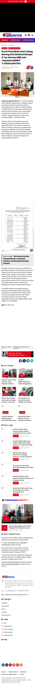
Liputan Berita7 (6, 67)
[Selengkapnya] (17, 576)
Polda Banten (8, 635)
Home (4, 672)
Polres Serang (8, 629)
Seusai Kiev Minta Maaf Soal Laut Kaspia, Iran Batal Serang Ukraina (24, 418)
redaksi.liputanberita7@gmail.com (16, 595)
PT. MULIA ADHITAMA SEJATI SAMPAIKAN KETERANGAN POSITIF (14, 544)
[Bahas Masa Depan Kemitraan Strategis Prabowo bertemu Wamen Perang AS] (9, 391)
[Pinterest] (10, 664)
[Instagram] (13, 664)
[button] (25, 35)
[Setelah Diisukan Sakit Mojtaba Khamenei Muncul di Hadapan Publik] (9, 410)
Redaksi (23, 672)
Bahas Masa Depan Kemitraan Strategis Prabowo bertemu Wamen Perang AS (9, 400)
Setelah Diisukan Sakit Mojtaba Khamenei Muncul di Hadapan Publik (9, 418)
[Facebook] (20, 360)
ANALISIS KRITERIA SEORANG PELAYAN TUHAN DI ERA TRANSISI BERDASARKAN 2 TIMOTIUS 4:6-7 (17, 563)
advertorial (5, 606)
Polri (5, 623)
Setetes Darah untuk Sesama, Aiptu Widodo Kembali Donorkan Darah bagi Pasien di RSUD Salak (9, 382)
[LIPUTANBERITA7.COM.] (12, 35)
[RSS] (21, 664)
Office (22, 674)
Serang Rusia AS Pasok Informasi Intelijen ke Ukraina (25, 400)
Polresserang (8, 632)
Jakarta (4, 612)
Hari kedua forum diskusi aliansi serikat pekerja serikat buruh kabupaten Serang (17, 539)
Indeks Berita (13, 672)
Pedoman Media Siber (9, 674)
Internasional (6, 615)
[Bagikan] (31, 67)
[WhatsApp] (31, 360)
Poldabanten (8, 626)
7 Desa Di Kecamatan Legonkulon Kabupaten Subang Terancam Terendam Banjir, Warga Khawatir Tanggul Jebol (17, 557)
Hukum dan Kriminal (14, 48)
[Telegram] (28, 360)
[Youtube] (17, 664)
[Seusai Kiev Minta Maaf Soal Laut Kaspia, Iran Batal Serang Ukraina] (25, 410)
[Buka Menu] (29, 35)
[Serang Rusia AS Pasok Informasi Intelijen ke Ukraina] (25, 391)
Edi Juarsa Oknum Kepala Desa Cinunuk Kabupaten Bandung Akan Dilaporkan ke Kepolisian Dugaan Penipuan (15, 550)
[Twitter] (24, 360)
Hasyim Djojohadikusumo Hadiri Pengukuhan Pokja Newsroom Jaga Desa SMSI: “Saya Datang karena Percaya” (25, 382)
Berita (3, 609)
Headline (4, 48)
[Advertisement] (17, 26)
